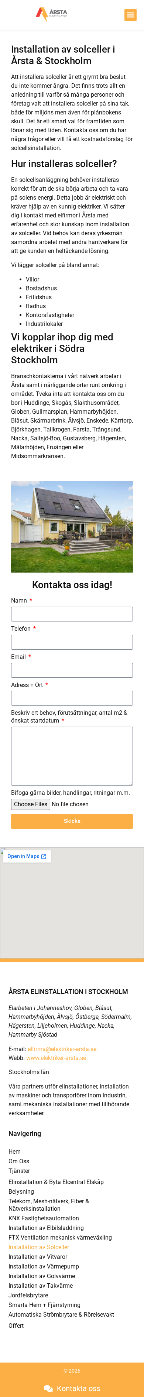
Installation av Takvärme (40, 1285)
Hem (14, 1151)
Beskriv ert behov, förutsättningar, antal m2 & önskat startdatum (69, 716)
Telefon (21, 628)
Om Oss (18, 1161)
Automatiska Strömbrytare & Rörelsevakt (61, 1314)
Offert (16, 1325)
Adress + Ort (27, 685)
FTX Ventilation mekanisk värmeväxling (60, 1237)
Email (19, 656)
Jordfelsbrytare (28, 1295)
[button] (130, 15)
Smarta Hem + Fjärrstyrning (44, 1304)
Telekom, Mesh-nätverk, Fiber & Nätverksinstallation (48, 1205)
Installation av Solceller (38, 1247)
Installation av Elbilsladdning (46, 1227)
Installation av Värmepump (43, 1266)
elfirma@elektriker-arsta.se (62, 1049)
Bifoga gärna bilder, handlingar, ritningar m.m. (70, 792)
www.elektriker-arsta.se (56, 1057)
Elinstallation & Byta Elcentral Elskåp (56, 1182)
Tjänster (19, 1170)
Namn (19, 600)
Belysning (21, 1191)
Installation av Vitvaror (37, 1256)
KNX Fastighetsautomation (43, 1218)
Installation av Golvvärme (41, 1276)
